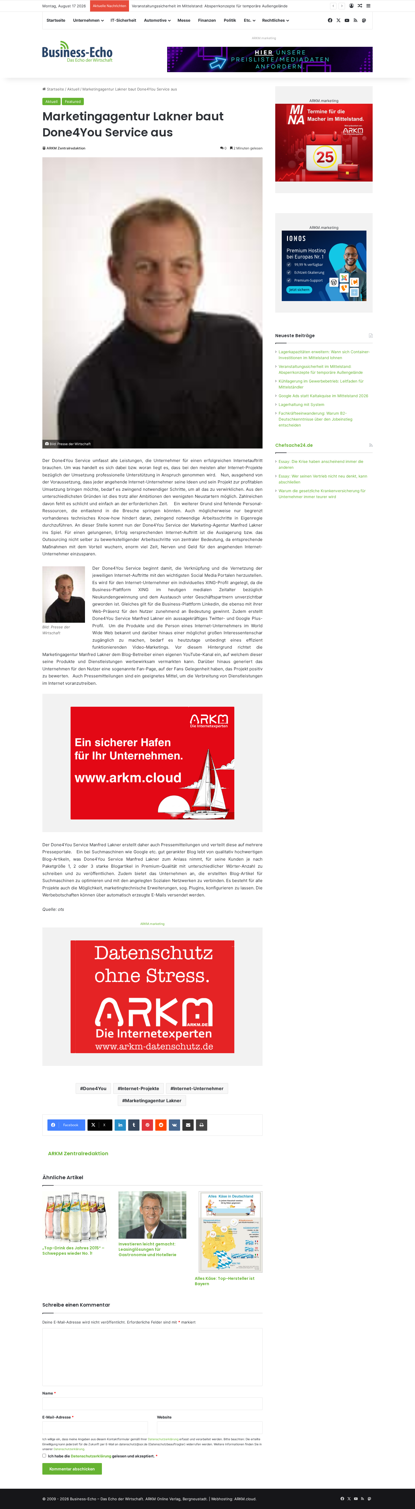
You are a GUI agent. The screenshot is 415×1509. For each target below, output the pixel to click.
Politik (230, 20)
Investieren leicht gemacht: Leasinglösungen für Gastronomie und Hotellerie (147, 1249)
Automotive (155, 20)
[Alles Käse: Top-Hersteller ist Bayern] (229, 1232)
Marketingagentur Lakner (153, 1100)
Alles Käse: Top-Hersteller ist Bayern (225, 1281)
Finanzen (207, 20)
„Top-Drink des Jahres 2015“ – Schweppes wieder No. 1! (73, 1250)
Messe (184, 20)
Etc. (247, 20)
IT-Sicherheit (123, 20)
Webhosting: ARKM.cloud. (234, 1499)
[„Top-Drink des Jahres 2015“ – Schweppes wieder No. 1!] (76, 1217)
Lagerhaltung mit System (301, 404)
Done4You (94, 1088)
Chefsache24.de (294, 445)
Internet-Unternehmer (198, 1088)
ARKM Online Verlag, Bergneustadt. (176, 1499)
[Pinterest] (147, 1125)
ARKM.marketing (264, 38)
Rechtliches (273, 20)
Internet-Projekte (140, 1088)
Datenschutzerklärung (163, 1439)
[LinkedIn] (120, 1125)
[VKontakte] (174, 1125)
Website (164, 1417)
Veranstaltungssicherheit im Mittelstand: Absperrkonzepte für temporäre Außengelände (210, 6)
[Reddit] (161, 1125)
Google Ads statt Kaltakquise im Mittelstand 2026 (323, 396)
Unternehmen (86, 20)
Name (49, 1393)
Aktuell (73, 89)
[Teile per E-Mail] (188, 1125)
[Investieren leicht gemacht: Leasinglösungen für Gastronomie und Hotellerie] (152, 1215)
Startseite (56, 20)
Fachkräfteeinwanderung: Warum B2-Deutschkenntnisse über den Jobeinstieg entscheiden (315, 419)
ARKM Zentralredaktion (66, 148)
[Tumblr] (133, 1125)
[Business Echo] (77, 51)
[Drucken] (201, 1125)
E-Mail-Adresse (58, 1417)
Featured (73, 101)
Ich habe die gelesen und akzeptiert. (103, 1456)
